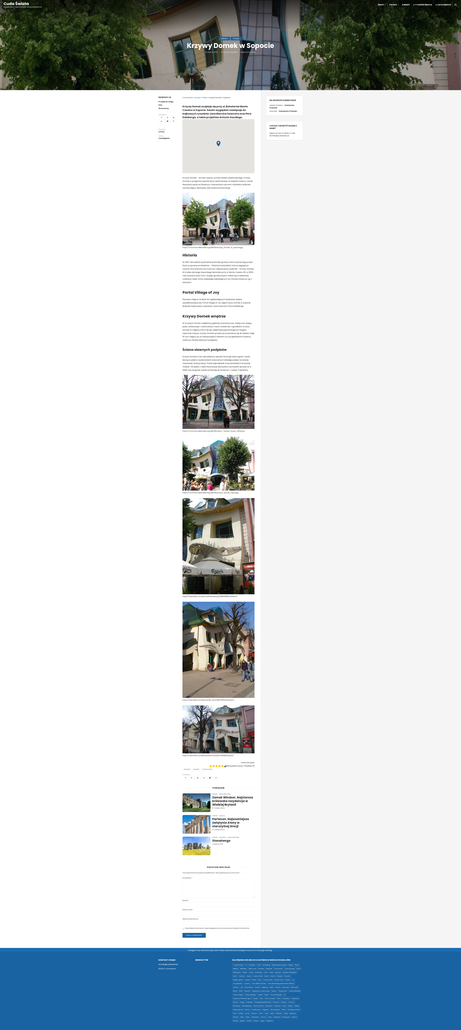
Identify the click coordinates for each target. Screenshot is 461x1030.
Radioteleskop (247, 1006)
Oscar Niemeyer (276, 995)
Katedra (280, 976)
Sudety (240, 1013)
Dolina (299, 969)
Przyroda (276, 1002)
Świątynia (270, 1021)
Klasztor (287, 976)
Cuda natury (278, 969)
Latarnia (247, 983)
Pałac (279, 998)
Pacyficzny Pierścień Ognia (242, 998)
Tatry (266, 1013)
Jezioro (249, 976)
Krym (259, 980)
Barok (297, 965)
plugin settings (266, 950)
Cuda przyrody (289, 969)
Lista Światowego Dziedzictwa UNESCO (281, 983)
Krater (254, 980)
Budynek (196, 769)
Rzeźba (296, 1006)
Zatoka (256, 1021)
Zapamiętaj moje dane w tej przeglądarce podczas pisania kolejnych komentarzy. (217, 928)
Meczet (257, 987)
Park (261, 998)
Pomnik (235, 1002)
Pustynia (284, 1002)
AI (246, 965)
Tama (261, 1013)
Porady (406, 4)
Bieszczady (252, 969)
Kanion (272, 976)
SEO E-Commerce (168, 969)
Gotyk (251, 972)
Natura (274, 991)
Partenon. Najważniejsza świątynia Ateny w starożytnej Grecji (230, 822)
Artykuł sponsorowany (279, 965)
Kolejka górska (238, 980)
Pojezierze (295, 998)
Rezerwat (277, 1006)
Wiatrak (235, 1017)
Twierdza (279, 1013)
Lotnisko (236, 987)
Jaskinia (242, 976)
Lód (242, 987)
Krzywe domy (207, 769)
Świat (381, 4)
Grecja (222, 816)
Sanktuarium (256, 1010)
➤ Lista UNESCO (443, 4)
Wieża (248, 1017)
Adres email (187, 910)
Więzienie (277, 1017)
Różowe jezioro (238, 1010)
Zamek (249, 1021)
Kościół (247, 980)
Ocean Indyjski (238, 995)
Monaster (285, 987)
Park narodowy (270, 998)
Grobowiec (258, 972)
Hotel (271, 972)
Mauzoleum (249, 987)
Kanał (266, 976)
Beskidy (235, 969)
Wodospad (286, 1017)
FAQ (160, 105)
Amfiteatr (252, 965)
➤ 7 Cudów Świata (422, 4)
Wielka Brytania (224, 794)
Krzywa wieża (268, 980)
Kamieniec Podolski (288, 111)
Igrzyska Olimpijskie (290, 972)
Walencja (293, 1013)
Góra (266, 972)
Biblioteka (243, 969)
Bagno (291, 965)
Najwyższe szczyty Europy (261, 991)
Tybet (286, 1013)
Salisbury (222, 837)
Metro (272, 987)
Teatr (272, 1013)
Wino (270, 1017)
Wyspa (242, 1021)
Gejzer (245, 972)
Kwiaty (287, 980)
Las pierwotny (237, 983)
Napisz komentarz (248, 52)
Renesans (269, 1006)
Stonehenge (221, 841)
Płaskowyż (236, 1006)
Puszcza (291, 1002)
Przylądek (249, 1002)
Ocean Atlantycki (294, 991)
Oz (284, 995)
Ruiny (284, 1006)
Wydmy (235, 1021)
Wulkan (294, 1017)
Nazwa (185, 900)
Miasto (278, 987)
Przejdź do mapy (165, 101)
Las (293, 980)
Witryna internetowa (190, 919)
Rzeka (290, 1006)
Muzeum (247, 991)
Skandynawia (275, 1010)
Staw (234, 1013)
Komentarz (187, 878)
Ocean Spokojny (250, 995)
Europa (224, 38)
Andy (259, 965)
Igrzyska (278, 972)
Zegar (262, 1021)
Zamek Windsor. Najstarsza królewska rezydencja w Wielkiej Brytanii (232, 801)
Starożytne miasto (294, 1010)
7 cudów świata (238, 965)
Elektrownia (237, 972)
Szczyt (247, 1013)
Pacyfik (255, 998)
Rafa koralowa (259, 1006)
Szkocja (254, 1013)
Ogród (260, 995)
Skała (284, 1010)
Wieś (242, 1017)
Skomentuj (163, 108)
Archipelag (266, 965)
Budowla (187, 769)
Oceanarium (282, 991)
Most (241, 991)
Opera (266, 995)
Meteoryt (265, 987)
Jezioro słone (258, 976)
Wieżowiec (255, 1017)
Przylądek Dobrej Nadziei (263, 1002)
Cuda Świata (16, 3)
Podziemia (286, 998)
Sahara (247, 1010)
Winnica (263, 1017)
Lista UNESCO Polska (259, 983)
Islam (235, 976)
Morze (235, 991)
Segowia (266, 1010)
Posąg (242, 1002)
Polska (393, 4)
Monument (294, 987)
